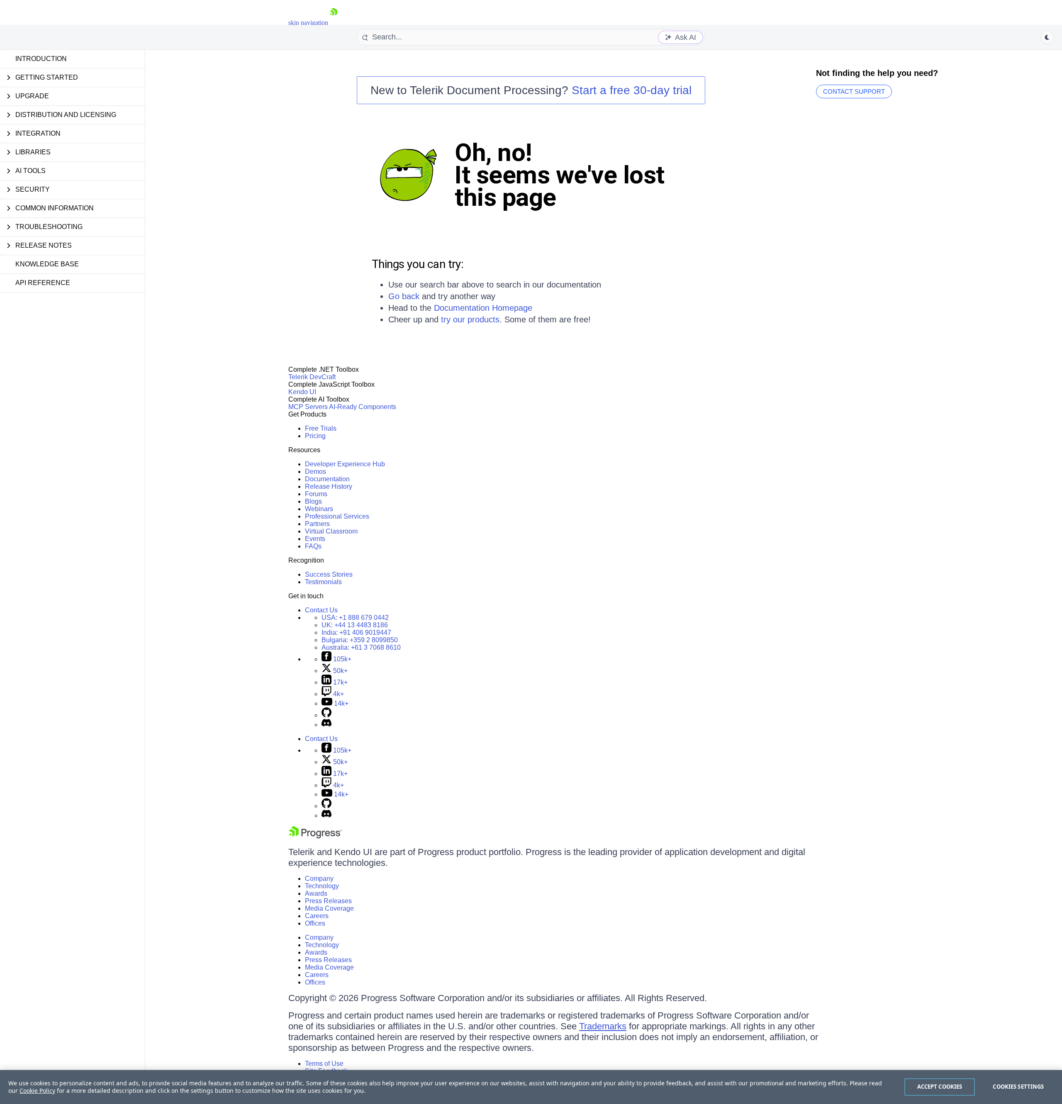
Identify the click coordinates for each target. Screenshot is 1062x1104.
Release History (328, 486)
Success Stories (329, 574)
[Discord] (326, 724)
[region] (531, 1087)
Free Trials (320, 428)
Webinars (319, 508)
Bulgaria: (360, 639)
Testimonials (323, 581)
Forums (316, 493)
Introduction (41, 58)
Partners (317, 523)
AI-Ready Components (362, 406)
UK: (355, 625)
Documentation (327, 479)
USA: (355, 617)
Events (315, 538)
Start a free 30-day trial (632, 90)
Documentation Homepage (483, 307)
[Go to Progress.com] (315, 836)
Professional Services (337, 516)
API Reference (42, 282)
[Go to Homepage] (333, 22)
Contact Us (321, 610)
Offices (315, 923)
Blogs (313, 501)
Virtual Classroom (331, 531)
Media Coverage (329, 908)
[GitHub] (326, 715)
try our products (470, 319)
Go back (403, 296)
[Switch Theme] (1047, 37)
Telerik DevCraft (312, 376)
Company (319, 878)
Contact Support (854, 91)
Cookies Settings (1018, 1086)
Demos (315, 471)
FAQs (313, 546)
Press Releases (328, 900)
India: (356, 632)
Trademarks (602, 1026)
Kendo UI (302, 391)
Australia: (361, 647)
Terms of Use (324, 1063)
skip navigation (308, 22)
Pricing (315, 435)
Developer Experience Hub (345, 464)
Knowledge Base (47, 264)
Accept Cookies (939, 1086)
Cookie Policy (37, 1090)
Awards (316, 893)
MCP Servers (308, 406)
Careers (317, 915)
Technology (322, 886)
